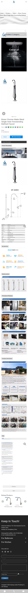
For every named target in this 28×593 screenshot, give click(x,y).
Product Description (6, 142)
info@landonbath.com (10, 535)
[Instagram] (11, 552)
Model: (2, 130)
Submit (4, 578)
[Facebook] (2, 552)
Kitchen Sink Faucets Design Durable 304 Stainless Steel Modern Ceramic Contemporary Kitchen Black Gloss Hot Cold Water (19, 506)
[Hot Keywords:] (25, 31)
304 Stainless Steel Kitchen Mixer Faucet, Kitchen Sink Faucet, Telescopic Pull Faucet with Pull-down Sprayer (8, 506)
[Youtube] (8, 552)
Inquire (5, 136)
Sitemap (6, 586)
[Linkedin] (5, 552)
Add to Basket (17, 136)
